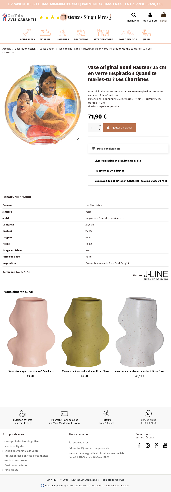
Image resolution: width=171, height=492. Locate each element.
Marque (137, 275)
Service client (148, 419)
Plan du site (12, 469)
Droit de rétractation (16, 465)
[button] (163, 335)
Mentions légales (14, 446)
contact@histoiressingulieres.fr (91, 448)
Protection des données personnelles (26, 455)
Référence (9, 272)
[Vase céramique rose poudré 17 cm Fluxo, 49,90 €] (31, 338)
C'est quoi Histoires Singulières (22, 441)
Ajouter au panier (122, 127)
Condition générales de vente (21, 450)
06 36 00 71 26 (148, 423)
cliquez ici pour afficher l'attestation (113, 485)
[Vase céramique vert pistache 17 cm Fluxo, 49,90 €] (85, 338)
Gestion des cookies (16, 460)
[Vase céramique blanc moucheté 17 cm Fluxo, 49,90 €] (140, 338)
